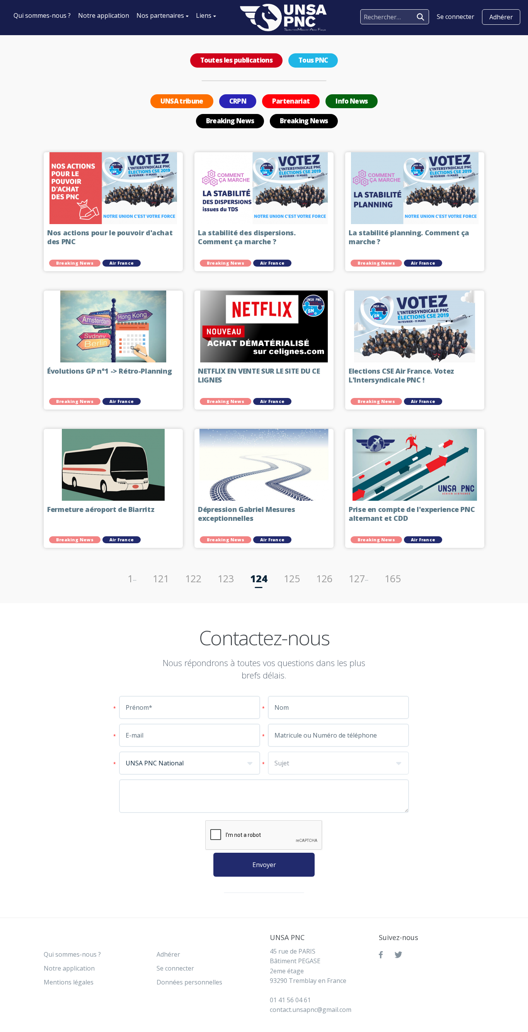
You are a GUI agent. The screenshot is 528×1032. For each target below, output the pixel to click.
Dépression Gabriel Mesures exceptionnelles (246, 514)
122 (193, 578)
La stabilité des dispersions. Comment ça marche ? (247, 237)
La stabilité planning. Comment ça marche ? (409, 237)
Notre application (103, 15)
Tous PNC (313, 60)
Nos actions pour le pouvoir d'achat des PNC (109, 237)
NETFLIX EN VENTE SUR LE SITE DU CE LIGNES (259, 376)
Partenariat (291, 101)
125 (292, 578)
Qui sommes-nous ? (42, 15)
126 (324, 578)
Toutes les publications (236, 60)
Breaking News (230, 120)
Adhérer (501, 17)
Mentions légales (69, 982)
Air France (121, 263)
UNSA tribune (181, 101)
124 (258, 578)
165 (393, 578)
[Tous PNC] (283, 17)
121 (161, 578)
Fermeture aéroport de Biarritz (101, 509)
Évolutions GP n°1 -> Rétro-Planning (109, 371)
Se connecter (175, 968)
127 (357, 578)
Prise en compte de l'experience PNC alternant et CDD (412, 514)
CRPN (237, 101)
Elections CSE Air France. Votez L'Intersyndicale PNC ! (401, 376)
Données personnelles (189, 982)
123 (226, 578)
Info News (352, 101)
